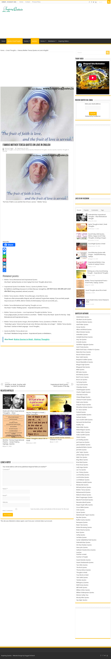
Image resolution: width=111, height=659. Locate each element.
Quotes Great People (13, 41)
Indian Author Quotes (83, 432)
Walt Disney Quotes (82, 585)
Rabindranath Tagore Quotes (85, 515)
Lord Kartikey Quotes (82, 475)
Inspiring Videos (63, 41)
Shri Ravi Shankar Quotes (84, 545)
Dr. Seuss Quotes (81, 409)
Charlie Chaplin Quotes (83, 392)
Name (5, 489)
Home (21, 2)
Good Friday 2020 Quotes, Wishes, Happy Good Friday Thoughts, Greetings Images (97, 236)
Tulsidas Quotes (81, 580)
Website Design (17, 655)
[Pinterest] (37, 260)
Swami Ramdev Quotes (83, 560)
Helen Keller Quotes (82, 427)
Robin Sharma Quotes (83, 530)
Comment (6, 469)
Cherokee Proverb (82, 394)
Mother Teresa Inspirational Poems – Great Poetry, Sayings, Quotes (13, 442)
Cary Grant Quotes (82, 384)
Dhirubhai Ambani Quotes (84, 407)
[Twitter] (94, 2)
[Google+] (90, 2)
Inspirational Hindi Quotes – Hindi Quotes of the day (60, 384)
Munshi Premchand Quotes (84, 500)
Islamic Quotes (81, 437)
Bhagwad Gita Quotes (83, 367)
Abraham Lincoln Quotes (84, 319)
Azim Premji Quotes (82, 347)
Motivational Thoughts (40, 150)
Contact (27, 2)
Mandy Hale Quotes (82, 485)
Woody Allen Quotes (82, 597)
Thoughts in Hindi (81, 572)
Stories (42, 41)
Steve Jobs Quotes (82, 547)
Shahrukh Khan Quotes (83, 542)
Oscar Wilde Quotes (82, 507)
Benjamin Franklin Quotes (84, 359)
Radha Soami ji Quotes (83, 520)
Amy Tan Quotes (81, 339)
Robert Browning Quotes (84, 527)
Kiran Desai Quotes (82, 465)
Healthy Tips (80, 425)
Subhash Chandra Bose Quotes (86, 550)
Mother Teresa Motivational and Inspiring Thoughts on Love (23, 305)
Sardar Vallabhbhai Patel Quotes (86, 540)
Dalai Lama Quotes (82, 402)
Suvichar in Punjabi (82, 557)
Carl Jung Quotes (81, 382)
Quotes (26, 41)
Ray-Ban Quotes (81, 517)
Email (5, 495)
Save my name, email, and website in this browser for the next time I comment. (36, 509)
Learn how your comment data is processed (38, 521)
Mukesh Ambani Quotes (83, 495)
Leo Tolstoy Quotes (82, 472)
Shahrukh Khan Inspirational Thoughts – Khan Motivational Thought (13, 413)
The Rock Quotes (81, 567)
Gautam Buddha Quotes (83, 414)
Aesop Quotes (80, 327)
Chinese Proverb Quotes (83, 399)
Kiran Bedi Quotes (81, 462)
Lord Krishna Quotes (82, 477)
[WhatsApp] (37, 256)
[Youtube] (96, 2)
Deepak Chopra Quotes (83, 404)
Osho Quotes (80, 510)
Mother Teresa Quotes (27, 150)
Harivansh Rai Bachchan (83, 422)
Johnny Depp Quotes (82, 455)
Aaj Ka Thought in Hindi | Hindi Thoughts (35, 413)
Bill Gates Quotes (81, 372)
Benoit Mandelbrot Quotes (84, 362)
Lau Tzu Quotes (81, 470)
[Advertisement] (69, 21)
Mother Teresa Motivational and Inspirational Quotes (20, 279)
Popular (86, 210)
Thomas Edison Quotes (83, 570)
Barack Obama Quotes (83, 354)
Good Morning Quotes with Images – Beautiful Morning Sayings (97, 254)
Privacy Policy (36, 2)
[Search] (108, 2)
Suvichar (34, 41)
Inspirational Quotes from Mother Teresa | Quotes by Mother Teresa (25, 286)
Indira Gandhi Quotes (83, 435)
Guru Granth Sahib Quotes (84, 419)
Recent (79, 210)
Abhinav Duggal (9, 148)
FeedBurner (97, 116)
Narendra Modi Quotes (83, 502)
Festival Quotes (81, 412)
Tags (102, 210)
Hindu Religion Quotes (83, 430)
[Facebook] (91, 2)
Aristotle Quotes (81, 342)
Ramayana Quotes (82, 522)
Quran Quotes (80, 512)
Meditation (51, 41)
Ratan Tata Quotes (82, 525)
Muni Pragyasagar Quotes (84, 497)
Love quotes (17, 150)
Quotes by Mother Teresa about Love (15, 331)
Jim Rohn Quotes (81, 450)
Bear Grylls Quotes (82, 357)
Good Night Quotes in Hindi (96, 243)
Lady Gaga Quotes (82, 467)
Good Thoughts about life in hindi (96, 290)
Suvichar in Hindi (81, 554)
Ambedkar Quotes (82, 334)
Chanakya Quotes (81, 387)
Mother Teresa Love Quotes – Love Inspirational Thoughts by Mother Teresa (28, 312)
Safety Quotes (80, 535)
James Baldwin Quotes (83, 445)
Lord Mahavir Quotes (82, 480)
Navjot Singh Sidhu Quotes (84, 505)
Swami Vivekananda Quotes (84, 562)
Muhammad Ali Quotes (83, 492)
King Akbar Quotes (82, 460)
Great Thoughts (11, 50)
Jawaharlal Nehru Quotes (84, 447)
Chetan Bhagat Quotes (83, 397)
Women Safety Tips (82, 595)
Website (5, 502)
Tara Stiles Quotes (82, 565)
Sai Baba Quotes (81, 537)
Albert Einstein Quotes (83, 332)
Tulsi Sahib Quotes (82, 577)
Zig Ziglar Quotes (81, 600)
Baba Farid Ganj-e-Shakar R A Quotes (87, 349)
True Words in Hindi (82, 575)
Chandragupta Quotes (83, 389)
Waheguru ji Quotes (82, 582)
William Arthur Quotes (83, 590)
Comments (94, 210)
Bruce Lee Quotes (81, 379)
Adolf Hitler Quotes (82, 324)
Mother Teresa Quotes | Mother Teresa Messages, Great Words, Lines (26, 296)
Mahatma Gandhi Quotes (84, 482)
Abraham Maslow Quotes (84, 322)
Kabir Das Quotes (81, 457)
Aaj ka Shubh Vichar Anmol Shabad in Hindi (60, 439)
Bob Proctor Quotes (82, 377)
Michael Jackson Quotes (83, 487)
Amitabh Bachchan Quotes (84, 337)
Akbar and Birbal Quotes (84, 329)
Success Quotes (52, 150)
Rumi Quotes (80, 532)
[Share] (37, 270)
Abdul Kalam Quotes (82, 317)
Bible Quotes (80, 369)
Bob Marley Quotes (82, 374)
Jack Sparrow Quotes (82, 442)
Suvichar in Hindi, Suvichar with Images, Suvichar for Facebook (15, 384)
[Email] (37, 267)
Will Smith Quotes (81, 587)
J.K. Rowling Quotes (82, 440)
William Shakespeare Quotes (85, 592)
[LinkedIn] (37, 263)
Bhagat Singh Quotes (82, 364)
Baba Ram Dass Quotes (83, 352)
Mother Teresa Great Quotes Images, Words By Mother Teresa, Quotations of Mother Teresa (33, 321)
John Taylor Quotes (82, 452)
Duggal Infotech (30, 655)
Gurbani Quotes (81, 417)
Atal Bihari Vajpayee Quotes (84, 344)
